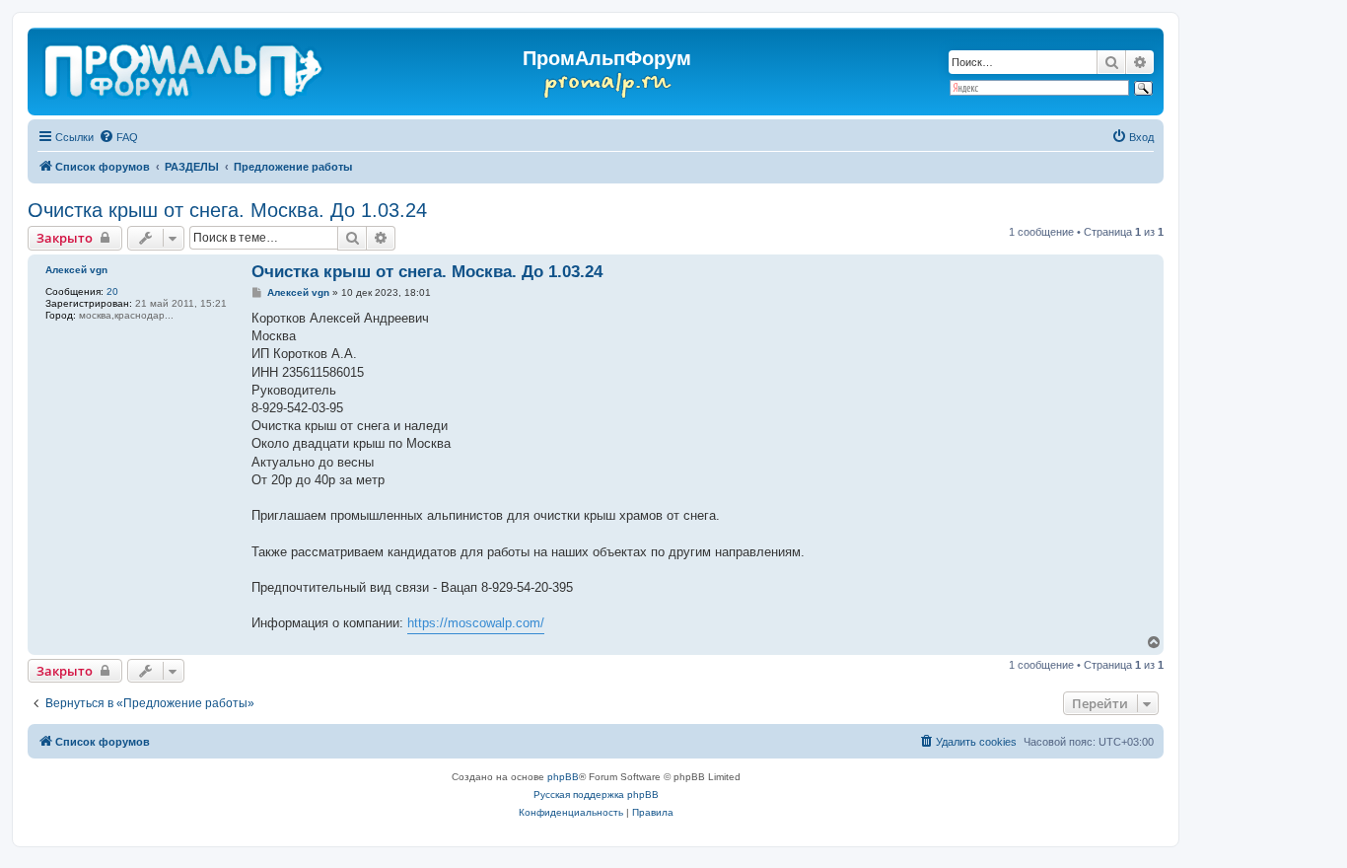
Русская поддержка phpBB (596, 794)
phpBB (563, 776)
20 (112, 291)
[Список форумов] (185, 67)
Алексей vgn (76, 269)
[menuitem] (118, 137)
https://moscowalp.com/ (475, 622)
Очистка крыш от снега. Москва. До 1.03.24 (227, 210)
